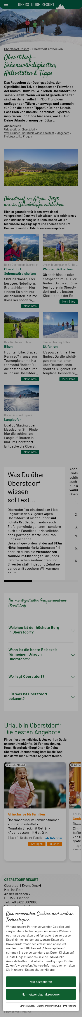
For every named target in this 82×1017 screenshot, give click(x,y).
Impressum (69, 1005)
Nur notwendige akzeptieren (41, 994)
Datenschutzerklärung (49, 1005)
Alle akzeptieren (41, 981)
